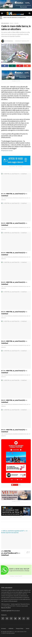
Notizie (11, 23)
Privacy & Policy (19, 628)
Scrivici (27, 628)
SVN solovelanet (5, 23)
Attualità (16, 23)
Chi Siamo (3, 628)
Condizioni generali (6, 610)
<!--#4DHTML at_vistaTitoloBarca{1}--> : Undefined (10, 553)
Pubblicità (11, 628)
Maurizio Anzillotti (6, 607)
